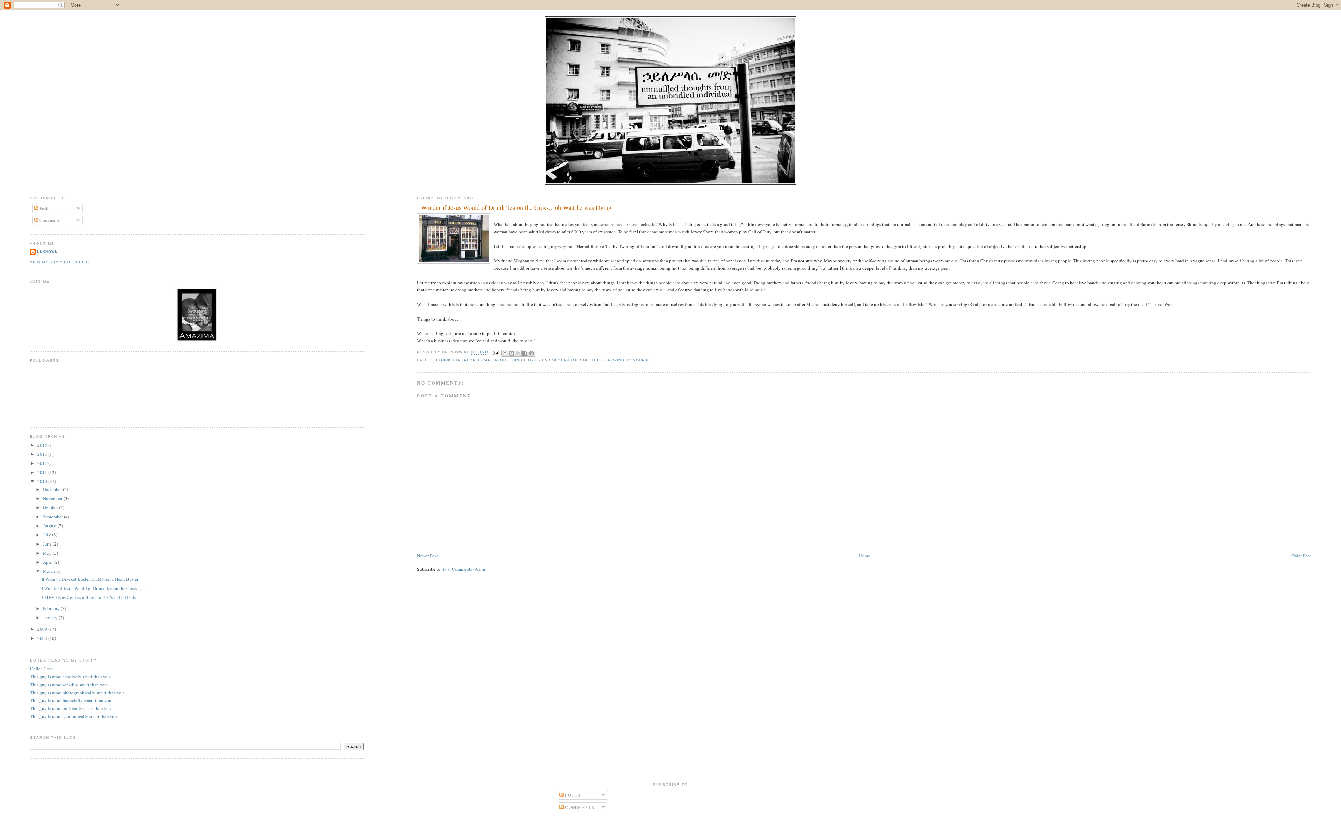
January (51, 617)
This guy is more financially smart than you (70, 700)
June (48, 544)
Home (864, 556)
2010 (42, 481)
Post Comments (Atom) (464, 569)
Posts (43, 208)
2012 (42, 463)
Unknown (47, 252)
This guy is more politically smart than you (70, 708)
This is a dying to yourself (623, 360)
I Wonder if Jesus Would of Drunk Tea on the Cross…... (93, 588)
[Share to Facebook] (524, 353)
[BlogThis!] (511, 353)
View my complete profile (60, 262)
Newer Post (427, 556)
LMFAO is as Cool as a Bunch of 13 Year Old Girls (89, 597)
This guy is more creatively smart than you (70, 676)
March (49, 571)
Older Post (1301, 556)
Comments (49, 220)
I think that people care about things (480, 360)
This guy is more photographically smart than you (77, 692)
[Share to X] (518, 353)
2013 (42, 454)
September (53, 516)
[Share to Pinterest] (531, 353)
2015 (42, 445)
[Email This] (504, 353)
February (52, 608)
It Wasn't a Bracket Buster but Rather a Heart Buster (90, 579)
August (50, 526)
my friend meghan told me (558, 360)
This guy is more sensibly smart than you (68, 684)
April (48, 562)
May (48, 553)
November (53, 498)
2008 (42, 638)
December (53, 489)
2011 (42, 472)
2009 (42, 629)
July (47, 535)
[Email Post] (496, 353)
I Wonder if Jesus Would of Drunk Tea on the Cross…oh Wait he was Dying (514, 207)
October (51, 507)
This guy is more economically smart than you (73, 716)
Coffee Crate (42, 668)
